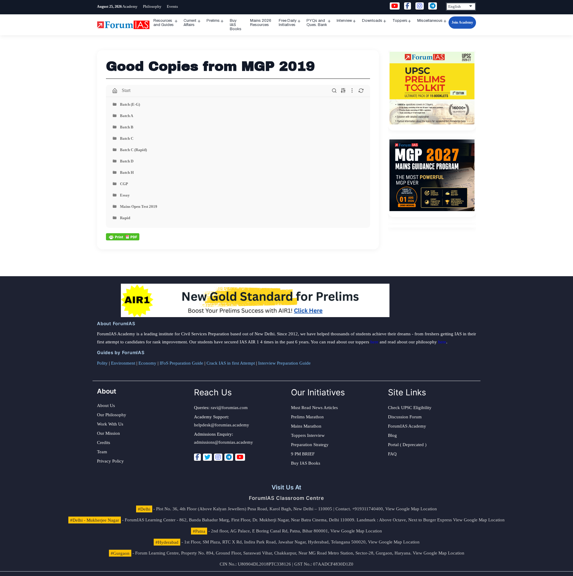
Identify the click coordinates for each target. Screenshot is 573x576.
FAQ (392, 453)
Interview (344, 21)
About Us (106, 405)
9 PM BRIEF (303, 453)
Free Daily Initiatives (288, 23)
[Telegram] (228, 457)
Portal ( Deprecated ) (407, 444)
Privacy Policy (110, 461)
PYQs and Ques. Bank (316, 23)
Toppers (399, 21)
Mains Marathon (306, 426)
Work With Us (110, 424)
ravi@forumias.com (229, 407)
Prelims (213, 21)
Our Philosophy (111, 414)
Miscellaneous (430, 21)
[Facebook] (197, 457)
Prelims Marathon (307, 416)
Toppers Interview (308, 435)
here (374, 342)
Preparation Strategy (310, 444)
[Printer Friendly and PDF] (122, 236)
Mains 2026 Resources (260, 23)
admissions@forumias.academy (223, 442)
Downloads (372, 21)
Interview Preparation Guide (284, 363)
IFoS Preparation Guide (181, 363)
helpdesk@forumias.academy (221, 425)
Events (172, 6)
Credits (103, 442)
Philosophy (152, 6)
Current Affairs (190, 23)
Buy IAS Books (235, 25)
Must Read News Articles (314, 407)
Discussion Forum (405, 416)
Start (126, 90)
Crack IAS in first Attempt (231, 363)
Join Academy (462, 22)
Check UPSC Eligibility (410, 407)
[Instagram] (218, 457)
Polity (102, 363)
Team (102, 451)
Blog (392, 435)
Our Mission (108, 433)
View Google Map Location (411, 508)
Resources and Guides (163, 23)
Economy (147, 363)
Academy (130, 6)
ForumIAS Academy (407, 426)
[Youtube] (240, 457)
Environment (123, 363)
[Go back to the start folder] (114, 90)
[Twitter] (207, 457)
